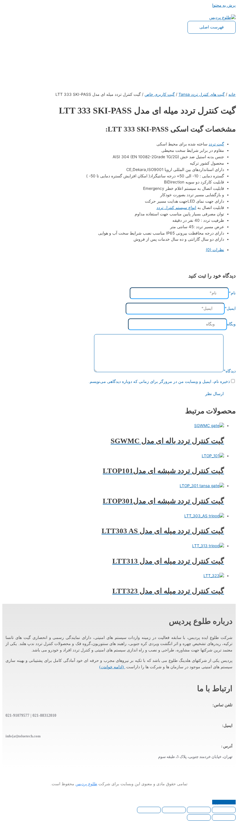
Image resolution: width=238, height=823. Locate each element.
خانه (232, 94)
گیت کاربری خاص (160, 94)
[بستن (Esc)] (224, 810)
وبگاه (231, 324)
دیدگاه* (229, 371)
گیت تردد (216, 144)
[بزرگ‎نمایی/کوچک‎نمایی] (149, 810)
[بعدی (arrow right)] (199, 817)
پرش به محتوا (224, 5)
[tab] (113, 250)
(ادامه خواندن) (112, 667)
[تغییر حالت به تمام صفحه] (174, 810)
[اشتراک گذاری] (199, 810)
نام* (232, 293)
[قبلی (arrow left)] (224, 817)
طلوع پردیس (86, 784)
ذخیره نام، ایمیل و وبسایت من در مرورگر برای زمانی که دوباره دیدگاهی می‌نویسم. (159, 381)
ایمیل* (230, 308)
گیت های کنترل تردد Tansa (201, 94)
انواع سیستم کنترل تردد (176, 207)
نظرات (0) (215, 249)
